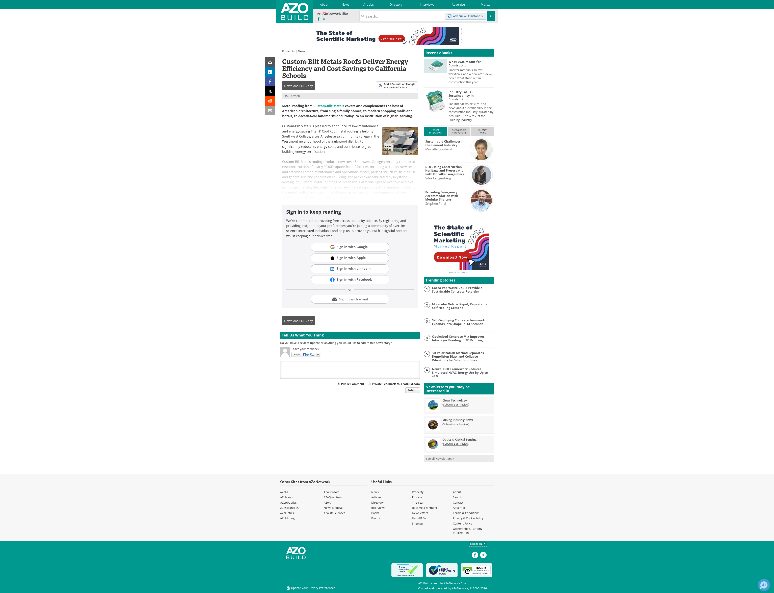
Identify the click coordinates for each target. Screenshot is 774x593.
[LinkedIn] (270, 72)
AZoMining (287, 518)
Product (376, 518)
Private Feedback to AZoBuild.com (396, 384)
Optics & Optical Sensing (459, 439)
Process (417, 497)
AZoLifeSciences (334, 513)
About (457, 492)
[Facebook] (270, 81)
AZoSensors (331, 492)
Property (417, 492)
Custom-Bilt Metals (328, 106)
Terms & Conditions (466, 513)
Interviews (378, 508)
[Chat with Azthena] (764, 585)
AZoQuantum (333, 497)
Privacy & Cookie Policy (468, 518)
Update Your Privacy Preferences (312, 588)
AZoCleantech (289, 508)
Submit (413, 390)
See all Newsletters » (440, 459)
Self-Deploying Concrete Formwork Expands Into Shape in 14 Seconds (458, 322)
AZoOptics (287, 513)
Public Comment (352, 384)
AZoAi (327, 502)
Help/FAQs (419, 518)
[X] (270, 91)
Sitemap (417, 523)
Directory (377, 502)
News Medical (333, 508)
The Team (418, 502)
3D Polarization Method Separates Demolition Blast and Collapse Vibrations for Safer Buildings (458, 356)
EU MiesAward (482, 131)
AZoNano (286, 497)
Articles (376, 497)
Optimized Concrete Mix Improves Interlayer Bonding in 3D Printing (458, 338)
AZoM (284, 492)
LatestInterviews (435, 131)
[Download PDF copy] (270, 62)
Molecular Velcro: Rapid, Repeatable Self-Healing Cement (459, 305)
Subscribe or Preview (455, 404)
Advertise (459, 508)
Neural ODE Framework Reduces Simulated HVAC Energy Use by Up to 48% (460, 372)
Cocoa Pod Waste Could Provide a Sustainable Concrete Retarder (457, 289)
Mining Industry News (457, 420)
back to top (476, 543)
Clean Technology (454, 400)
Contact (458, 502)
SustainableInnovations (459, 131)
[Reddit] (270, 101)
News (301, 51)
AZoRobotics (288, 502)
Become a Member (424, 508)
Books (375, 513)
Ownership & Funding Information (468, 531)
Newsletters (420, 513)
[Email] (270, 110)
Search (457, 497)
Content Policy (462, 523)
